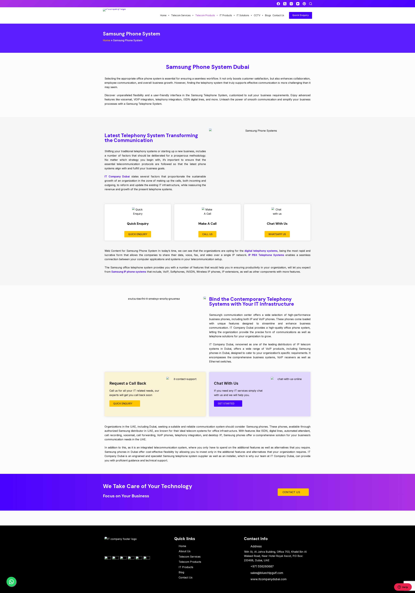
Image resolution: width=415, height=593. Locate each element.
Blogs (268, 15)
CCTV (257, 15)
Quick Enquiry (300, 15)
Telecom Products (205, 15)
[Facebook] (278, 3)
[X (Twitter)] (284, 3)
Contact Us (278, 15)
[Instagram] (291, 3)
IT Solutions (243, 15)
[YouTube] (297, 3)
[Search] (310, 3)
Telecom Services (181, 15)
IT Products (226, 15)
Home (163, 15)
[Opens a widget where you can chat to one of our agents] (403, 587)
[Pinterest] (304, 3)
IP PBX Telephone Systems (266, 255)
